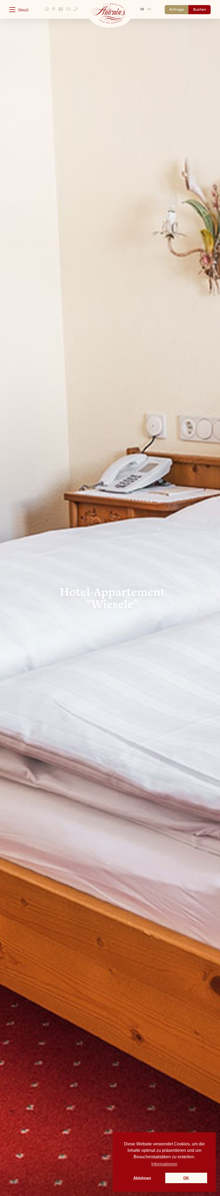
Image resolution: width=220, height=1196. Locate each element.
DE (142, 9)
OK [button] (186, 1178)
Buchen (199, 9)
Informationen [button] (164, 1164)
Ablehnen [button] (142, 1178)
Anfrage (176, 9)
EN (149, 9)
